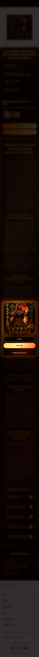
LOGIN (19, 339)
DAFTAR (19, 345)
